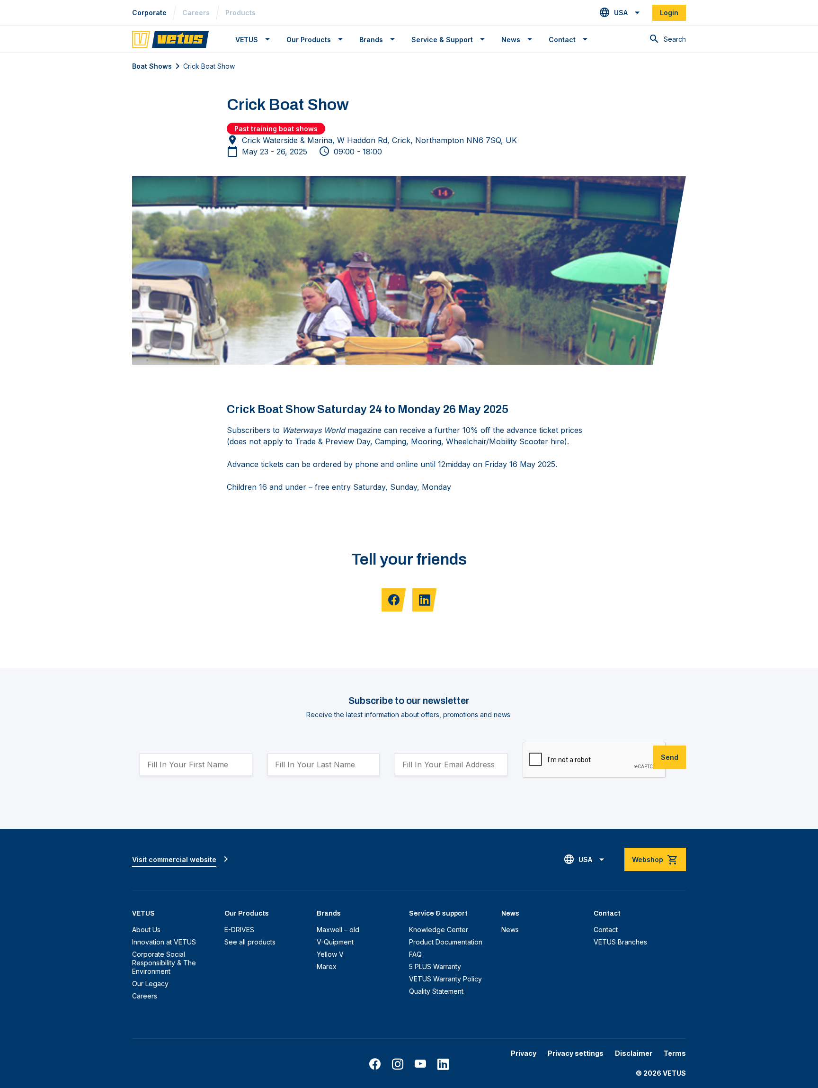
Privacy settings (576, 1053)
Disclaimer (633, 1053)
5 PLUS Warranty (435, 966)
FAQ (415, 954)
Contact (606, 930)
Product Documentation (445, 942)
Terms (675, 1053)
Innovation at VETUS (164, 942)
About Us (146, 930)
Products (240, 13)
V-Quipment (335, 942)
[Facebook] (375, 1064)
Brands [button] (371, 40)
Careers (196, 13)
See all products (250, 942)
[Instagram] (397, 1064)
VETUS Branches (620, 942)
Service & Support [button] (442, 40)
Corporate (149, 13)
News (510, 930)
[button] (620, 13)
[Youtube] (420, 1064)
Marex (327, 966)
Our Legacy (150, 984)
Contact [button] (562, 40)
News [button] (510, 40)
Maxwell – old (338, 930)
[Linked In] (443, 1064)
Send (669, 757)
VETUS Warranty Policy (445, 979)
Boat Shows (152, 66)
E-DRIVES (239, 930)
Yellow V (330, 954)
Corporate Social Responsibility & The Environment (164, 962)
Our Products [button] (308, 40)
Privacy (523, 1053)
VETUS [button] (246, 40)
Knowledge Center (438, 930)
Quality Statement (436, 991)
